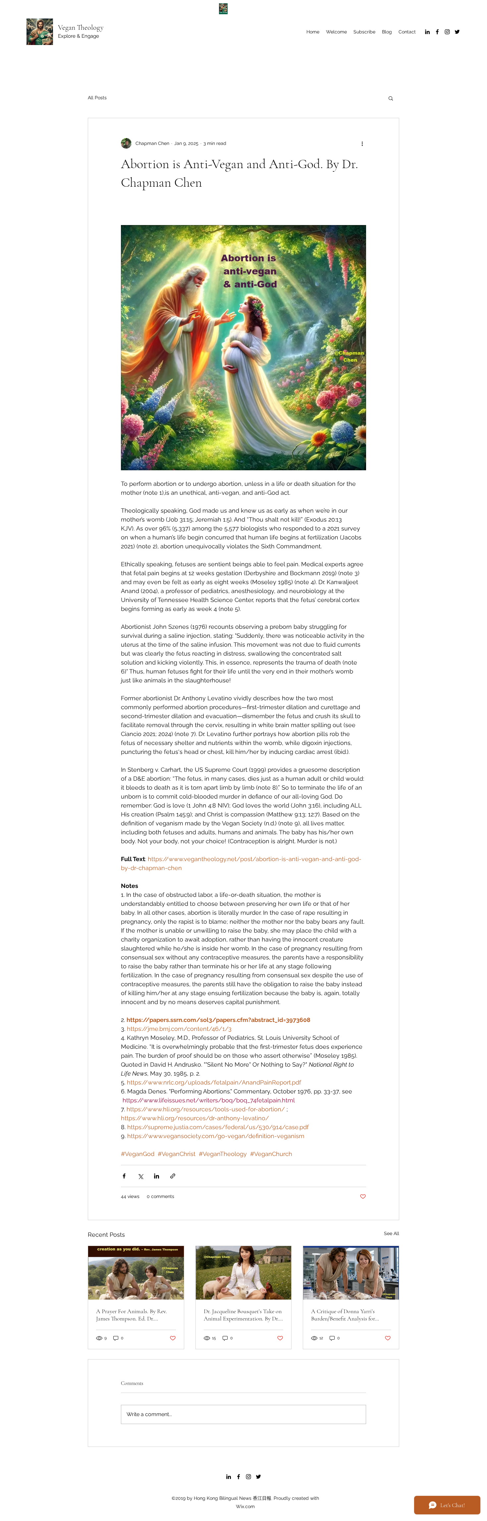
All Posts (97, 97)
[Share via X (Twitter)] (140, 1176)
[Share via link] (173, 1176)
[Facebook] (437, 31)
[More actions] (362, 143)
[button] (391, 98)
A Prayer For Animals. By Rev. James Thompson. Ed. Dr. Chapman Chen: (131, 1315)
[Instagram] (447, 31)
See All (391, 1233)
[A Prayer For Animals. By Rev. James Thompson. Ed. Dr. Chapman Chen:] (136, 1273)
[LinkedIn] (427, 31)
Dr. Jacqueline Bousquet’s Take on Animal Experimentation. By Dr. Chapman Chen (243, 1315)
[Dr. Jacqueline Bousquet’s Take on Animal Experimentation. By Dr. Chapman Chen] (244, 1273)
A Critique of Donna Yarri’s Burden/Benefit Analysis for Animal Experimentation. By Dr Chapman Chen (348, 1315)
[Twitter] (457, 31)
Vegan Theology (81, 27)
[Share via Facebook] (124, 1176)
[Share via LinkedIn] (156, 1176)
